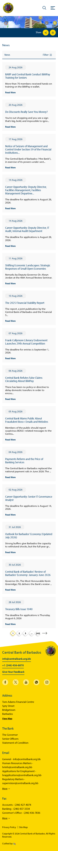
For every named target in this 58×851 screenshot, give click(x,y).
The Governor (10, 734)
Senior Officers (10, 738)
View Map (7, 718)
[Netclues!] (14, 843)
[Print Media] (52, 33)
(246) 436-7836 (32, 812)
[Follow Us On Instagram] (47, 682)
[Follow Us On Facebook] (5, 682)
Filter (46, 54)
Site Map (23, 827)
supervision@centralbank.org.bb (20, 783)
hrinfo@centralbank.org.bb (17, 767)
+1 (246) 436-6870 (13, 665)
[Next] (44, 633)
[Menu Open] (53, 7)
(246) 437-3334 (21, 808)
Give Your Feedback (13, 672)
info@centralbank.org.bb (16, 658)
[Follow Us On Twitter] (16, 682)
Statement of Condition (15, 742)
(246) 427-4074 (23, 804)
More (4, 788)
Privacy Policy (9, 827)
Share (39, 32)
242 (38, 633)
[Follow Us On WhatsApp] (36, 682)
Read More (10, 92)
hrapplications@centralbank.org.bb (21, 775)
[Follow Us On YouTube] (26, 682)
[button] (44, 7)
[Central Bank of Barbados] (8, 8)
